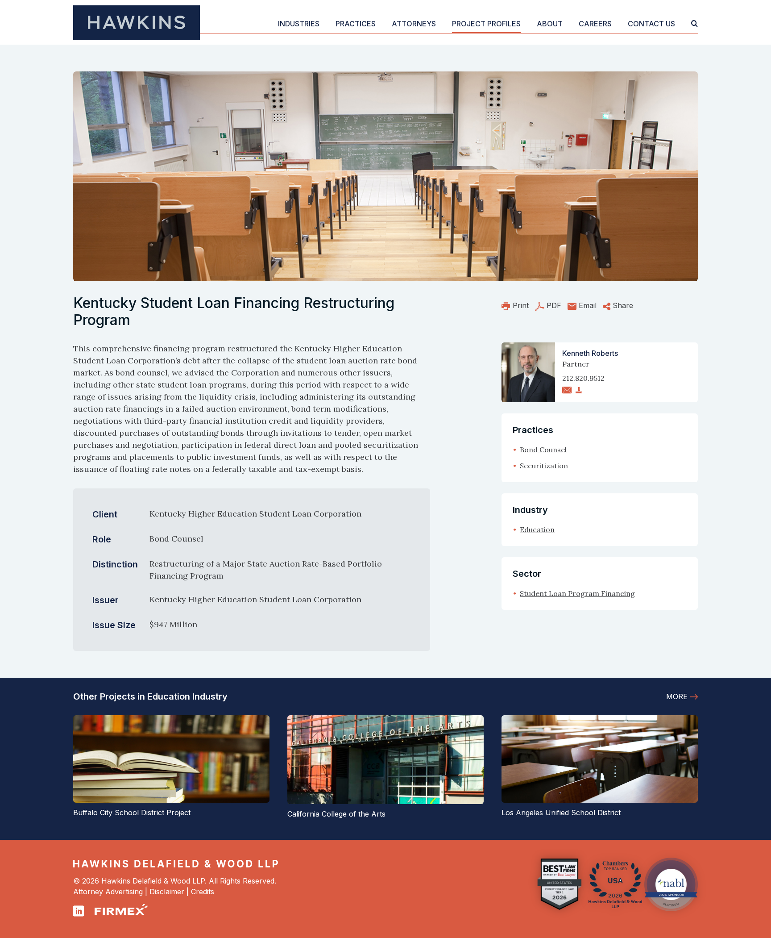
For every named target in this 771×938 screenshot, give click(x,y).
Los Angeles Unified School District (561, 812)
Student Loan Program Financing (577, 593)
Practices (356, 23)
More (677, 696)
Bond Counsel (543, 449)
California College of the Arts (336, 813)
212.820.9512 (583, 378)
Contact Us (651, 23)
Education (537, 529)
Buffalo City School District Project (132, 812)
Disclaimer (166, 891)
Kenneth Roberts (590, 353)
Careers (595, 23)
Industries (298, 23)
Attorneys (414, 23)
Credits (202, 891)
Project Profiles (486, 23)
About (550, 23)
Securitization (544, 465)
